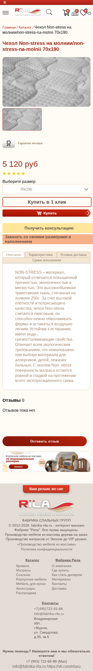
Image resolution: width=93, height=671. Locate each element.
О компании (61, 566)
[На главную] (28, 14)
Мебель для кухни (31, 584)
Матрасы (23, 570)
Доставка (59, 588)
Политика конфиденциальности (46, 549)
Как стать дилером (67, 575)
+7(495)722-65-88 (48, 609)
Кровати (22, 566)
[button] (9, 83)
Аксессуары (25, 588)
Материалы (61, 579)
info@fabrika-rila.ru (49, 614)
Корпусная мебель (31, 579)
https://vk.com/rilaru (64, 666)
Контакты (59, 584)
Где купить (60, 570)
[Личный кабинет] (57, 12)
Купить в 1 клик (47, 202)
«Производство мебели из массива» (46, 544)
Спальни (23, 575)
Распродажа (26, 593)
